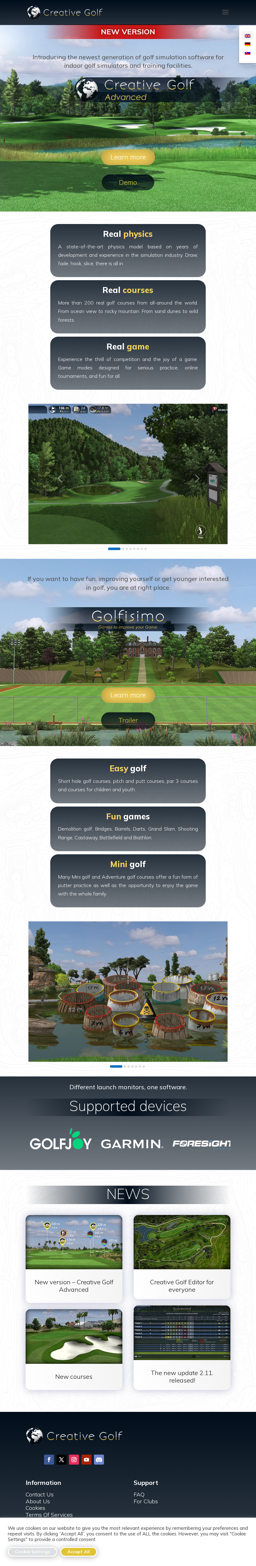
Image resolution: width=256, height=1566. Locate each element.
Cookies (35, 1507)
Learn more (128, 157)
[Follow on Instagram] (74, 1460)
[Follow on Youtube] (86, 1460)
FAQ (139, 1494)
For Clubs (146, 1501)
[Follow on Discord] (99, 1460)
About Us (38, 1501)
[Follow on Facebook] (49, 1460)
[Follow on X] (61, 1460)
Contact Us (40, 1494)
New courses (73, 1376)
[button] (59, 478)
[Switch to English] (248, 35)
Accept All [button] (78, 1551)
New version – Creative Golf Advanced (74, 1285)
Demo (128, 182)
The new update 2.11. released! (182, 1376)
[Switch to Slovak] (248, 52)
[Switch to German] (248, 44)
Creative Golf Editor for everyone (182, 1285)
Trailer (128, 720)
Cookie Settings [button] (32, 1551)
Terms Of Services (49, 1514)
